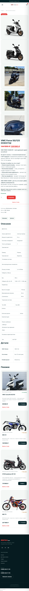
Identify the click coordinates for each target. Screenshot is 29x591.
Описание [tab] (4, 218)
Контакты (3, 563)
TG (5, 547)
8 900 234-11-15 (5, 573)
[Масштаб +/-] (0, 589)
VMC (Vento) (7, 210)
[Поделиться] (3, 589)
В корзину (11, 197)
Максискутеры (5, 471)
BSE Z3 (4, 435)
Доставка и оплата (4, 556)
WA (8, 547)
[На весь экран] (1, 589)
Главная (2, 10)
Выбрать (22, 483)
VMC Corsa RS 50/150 (8, 394)
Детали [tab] (12, 218)
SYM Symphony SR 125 (9, 474)
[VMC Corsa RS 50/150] (14, 384)
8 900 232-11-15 (5, 569)
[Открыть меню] (2, 4)
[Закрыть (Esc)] (4, 589)
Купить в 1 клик (5, 407)
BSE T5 (4, 514)
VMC (5, 212)
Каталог (2, 554)
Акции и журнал (4, 561)
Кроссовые (4, 432)
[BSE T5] (14, 503)
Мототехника (9, 208)
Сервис (2, 559)
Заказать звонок (7, 576)
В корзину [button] (23, 404)
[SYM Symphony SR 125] (14, 463)
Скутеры (15, 208)
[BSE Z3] (14, 424)
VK (2, 547)
